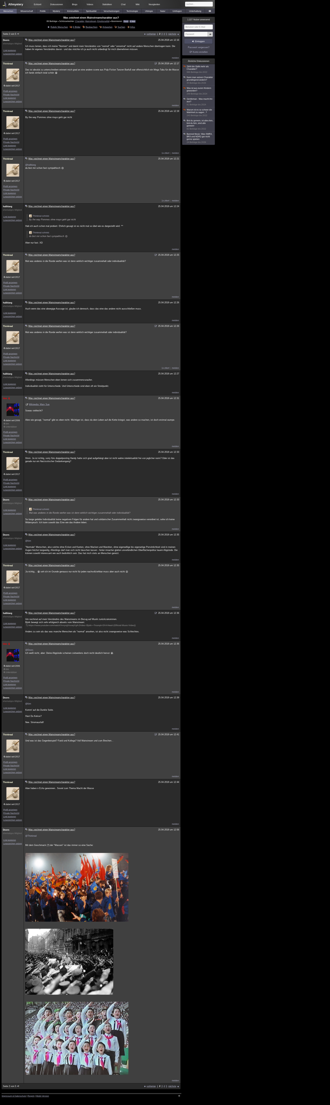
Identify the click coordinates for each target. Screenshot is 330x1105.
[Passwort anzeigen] (210, 36)
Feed (126, 21)
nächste (172, 34)
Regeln (31, 1096)
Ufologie (149, 11)
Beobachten (91, 27)
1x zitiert (165, 153)
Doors (6, 40)
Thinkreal (8, 63)
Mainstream (90, 21)
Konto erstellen (200, 52)
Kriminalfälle (73, 11)
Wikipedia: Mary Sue (39, 404)
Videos (90, 4)
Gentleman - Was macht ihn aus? (199, 102)
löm (5, 398)
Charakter (79, 21)
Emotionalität (103, 21)
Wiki (138, 4)
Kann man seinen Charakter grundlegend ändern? (200, 80)
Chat (123, 4)
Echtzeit (37, 4)
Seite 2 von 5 (9, 34)
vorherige (151, 34)
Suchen (121, 27)
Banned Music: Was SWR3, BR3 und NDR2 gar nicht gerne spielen (199, 138)
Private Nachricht (11, 94)
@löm (28, 541)
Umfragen (177, 11)
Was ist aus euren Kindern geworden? (199, 91)
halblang (7, 206)
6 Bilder (76, 27)
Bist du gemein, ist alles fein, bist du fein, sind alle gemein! (200, 124)
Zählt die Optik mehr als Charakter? (198, 69)
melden (175, 58)
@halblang (30, 165)
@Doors (29, 650)
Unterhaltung (195, 11)
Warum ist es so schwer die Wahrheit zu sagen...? (199, 113)
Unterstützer (11, 427)
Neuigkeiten (154, 4)
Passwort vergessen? (198, 47)
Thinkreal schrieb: (41, 216)
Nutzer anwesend (198, 19)
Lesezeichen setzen (12, 54)
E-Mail (132, 21)
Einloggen (200, 41)
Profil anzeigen (10, 91)
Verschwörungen (111, 11)
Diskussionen (56, 4)
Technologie (132, 11)
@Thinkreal (31, 836)
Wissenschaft (26, 11)
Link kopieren (9, 50)
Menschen (8, 11)
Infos (132, 27)
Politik (43, 11)
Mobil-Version (42, 1096)
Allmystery (15, 4)
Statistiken (107, 4)
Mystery (56, 11)
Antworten (107, 27)
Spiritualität (91, 11)
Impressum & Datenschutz (14, 1096)
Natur (162, 11)
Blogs (74, 4)
